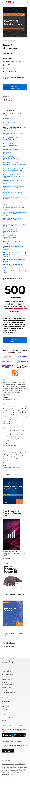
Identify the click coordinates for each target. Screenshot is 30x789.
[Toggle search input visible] (28, 2)
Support (5, 698)
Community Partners (8, 685)
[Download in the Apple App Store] (7, 736)
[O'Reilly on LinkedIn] (9, 662)
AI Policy (4, 709)
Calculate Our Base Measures (12, 134)
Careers (4, 677)
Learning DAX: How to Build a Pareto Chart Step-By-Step (14, 237)
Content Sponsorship (8, 692)
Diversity (4, 690)
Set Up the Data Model (10, 123)
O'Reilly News (6, 679)
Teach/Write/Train (7, 674)
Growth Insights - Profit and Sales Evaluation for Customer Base (13, 170)
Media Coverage (7, 682)
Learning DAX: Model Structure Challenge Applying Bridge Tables (13, 176)
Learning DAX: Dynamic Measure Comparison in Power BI (13, 158)
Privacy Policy (6, 706)
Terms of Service (6, 772)
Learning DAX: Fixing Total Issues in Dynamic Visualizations (14, 231)
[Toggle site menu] (2, 2)
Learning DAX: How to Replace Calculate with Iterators (12, 219)
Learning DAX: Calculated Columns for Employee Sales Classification (14, 182)
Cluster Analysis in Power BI (11, 242)
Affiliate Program (7, 687)
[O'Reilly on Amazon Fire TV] (8, 752)
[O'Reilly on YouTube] (12, 662)
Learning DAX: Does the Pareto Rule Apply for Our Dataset (14, 129)
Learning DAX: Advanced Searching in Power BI (15, 198)
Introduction (7, 119)
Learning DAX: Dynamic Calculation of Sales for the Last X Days (14, 188)
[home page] (10, 2)
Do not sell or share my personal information (13, 764)
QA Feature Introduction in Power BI (14, 208)
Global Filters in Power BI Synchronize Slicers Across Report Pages (14, 214)
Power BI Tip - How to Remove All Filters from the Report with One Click (14, 164)
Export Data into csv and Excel (12, 193)
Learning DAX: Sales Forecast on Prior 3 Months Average (14, 139)
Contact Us (5, 701)
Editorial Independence (8, 774)
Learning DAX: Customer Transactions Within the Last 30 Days (15, 145)
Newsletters (5, 704)
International (6, 714)
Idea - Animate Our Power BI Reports (14, 203)
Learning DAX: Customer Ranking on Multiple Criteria (14, 225)
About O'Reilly (7, 671)
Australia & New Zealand (9, 718)
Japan (4, 720)
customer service (19, 308)
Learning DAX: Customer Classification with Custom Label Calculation (13, 152)
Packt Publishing (11, 71)
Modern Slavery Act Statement (10, 776)
